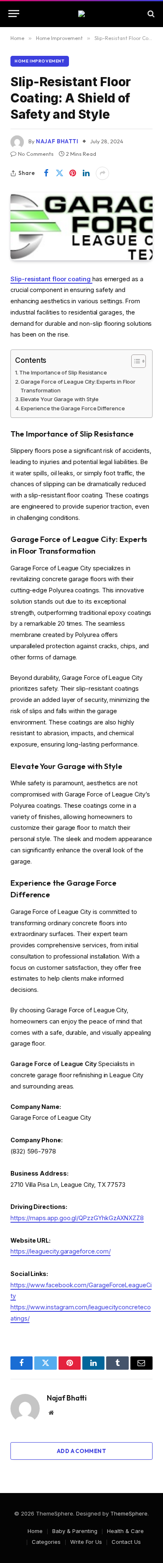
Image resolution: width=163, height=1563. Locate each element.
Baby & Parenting (74, 1531)
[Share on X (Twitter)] (59, 173)
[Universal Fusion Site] (81, 13)
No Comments (35, 153)
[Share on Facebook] (46, 173)
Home (35, 1531)
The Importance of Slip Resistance (63, 372)
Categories (46, 1541)
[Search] (150, 13)
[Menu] (13, 13)
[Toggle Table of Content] (134, 361)
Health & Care (125, 1531)
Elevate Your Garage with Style (59, 399)
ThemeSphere (129, 1513)
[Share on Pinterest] (72, 173)
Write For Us (86, 1541)
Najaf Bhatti (57, 141)
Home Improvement (40, 61)
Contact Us (126, 1541)
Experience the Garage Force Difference (73, 408)
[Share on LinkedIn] (86, 173)
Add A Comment (81, 1451)
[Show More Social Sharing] (102, 173)
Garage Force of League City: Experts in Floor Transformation (77, 386)
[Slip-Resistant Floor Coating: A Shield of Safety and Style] (81, 226)
